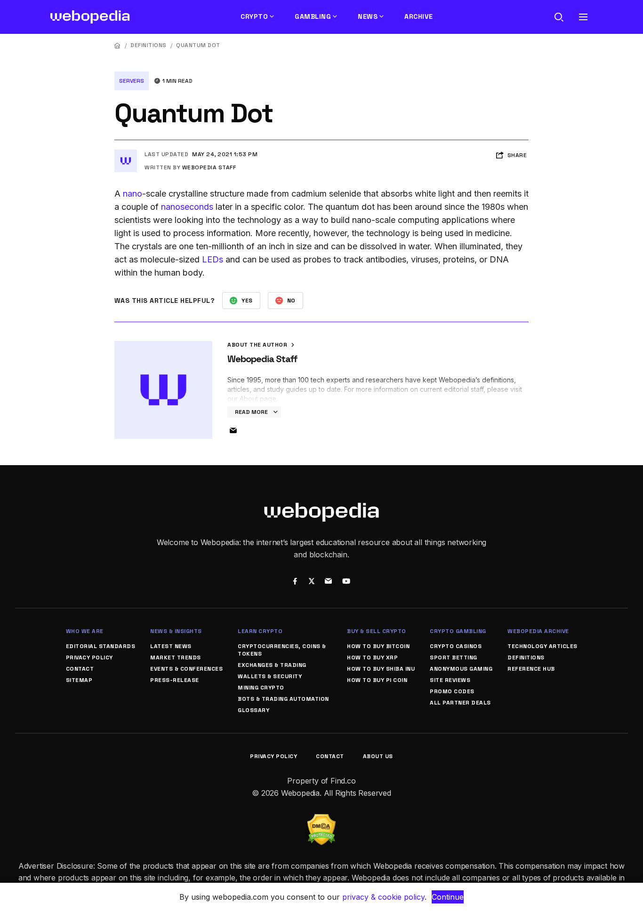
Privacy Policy (89, 657)
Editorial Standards (101, 646)
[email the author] (233, 430)
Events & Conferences (186, 669)
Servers (131, 81)
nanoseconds (187, 207)
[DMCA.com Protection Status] (321, 819)
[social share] (295, 582)
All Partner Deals (460, 702)
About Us (378, 756)
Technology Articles (542, 646)
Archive (418, 16)
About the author (258, 345)
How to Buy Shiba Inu (381, 669)
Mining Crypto (261, 687)
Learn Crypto (260, 631)
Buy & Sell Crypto (376, 631)
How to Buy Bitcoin (378, 646)
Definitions (148, 45)
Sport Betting (453, 657)
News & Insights (176, 631)
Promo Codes (452, 691)
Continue (448, 897)
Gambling (313, 16)
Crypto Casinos (456, 646)
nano (132, 193)
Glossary (253, 710)
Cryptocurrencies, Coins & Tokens (282, 650)
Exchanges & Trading (272, 665)
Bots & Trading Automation (283, 699)
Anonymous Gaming (461, 669)
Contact (80, 669)
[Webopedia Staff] (125, 153)
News (368, 16)
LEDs (212, 259)
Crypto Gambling (458, 631)
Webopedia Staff (209, 167)
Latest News (171, 646)
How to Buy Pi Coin (377, 680)
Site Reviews (450, 680)
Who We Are (85, 631)
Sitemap (79, 680)
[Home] (117, 45)
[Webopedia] (90, 17)
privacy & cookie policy (383, 897)
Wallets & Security (270, 676)
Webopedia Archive (538, 631)
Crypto (254, 16)
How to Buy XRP (372, 657)
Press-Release (174, 680)
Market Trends (175, 657)
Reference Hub (531, 669)
